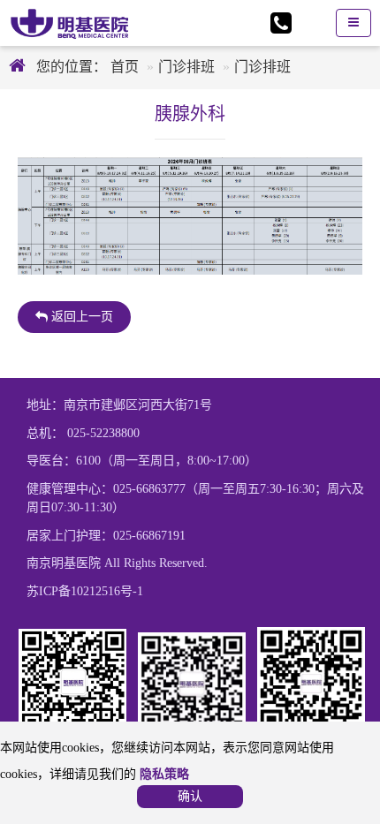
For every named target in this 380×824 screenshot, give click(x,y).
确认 (190, 796)
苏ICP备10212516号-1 (85, 591)
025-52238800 (103, 433)
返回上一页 (80, 316)
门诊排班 (186, 66)
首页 (123, 66)
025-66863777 (149, 488)
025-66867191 (149, 535)
